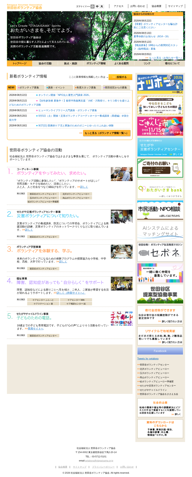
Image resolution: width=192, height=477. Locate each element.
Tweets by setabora (147, 358)
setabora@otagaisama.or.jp (99, 460)
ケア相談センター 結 (76, 304)
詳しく (84, 186)
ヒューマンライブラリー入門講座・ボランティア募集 (66, 110)
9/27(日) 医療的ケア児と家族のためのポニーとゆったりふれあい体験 (75, 125)
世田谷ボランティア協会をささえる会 (159, 394)
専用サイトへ (36, 328)
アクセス (119, 6)
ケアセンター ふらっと (43, 300)
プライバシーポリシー (103, 467)
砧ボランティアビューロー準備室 (43, 201)
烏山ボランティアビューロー (76, 198)
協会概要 (156, 6)
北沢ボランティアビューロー (76, 194)
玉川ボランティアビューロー (43, 198)
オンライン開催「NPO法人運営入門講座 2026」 (63, 95)
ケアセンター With (76, 300)
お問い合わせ (137, 6)
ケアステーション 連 (43, 304)
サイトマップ (175, 6)
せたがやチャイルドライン (153, 390)
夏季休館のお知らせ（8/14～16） (152, 36)
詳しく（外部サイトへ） (71, 292)
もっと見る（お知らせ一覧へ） (166, 57)
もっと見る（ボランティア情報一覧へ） (107, 133)
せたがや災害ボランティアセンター (158, 385)
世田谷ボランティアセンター (43, 194)
